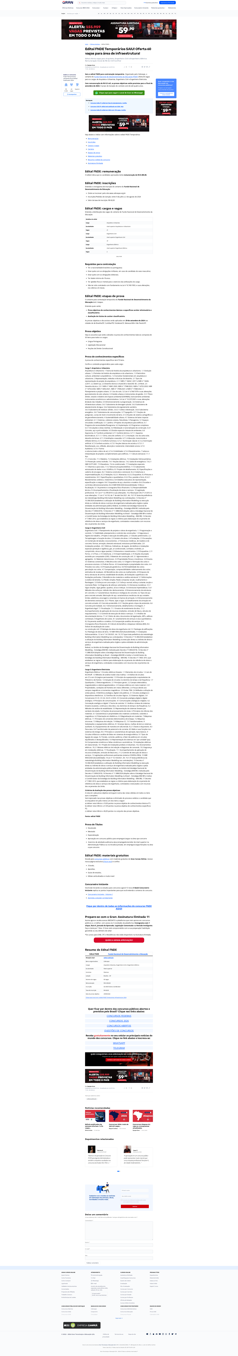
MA (125, 13)
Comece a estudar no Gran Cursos (119, 1060)
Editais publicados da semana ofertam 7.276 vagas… (94, 1126)
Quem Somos (65, 1275)
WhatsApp (95, 1280)
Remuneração (93, 138)
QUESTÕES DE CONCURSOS (119, 1030)
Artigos (114, 8)
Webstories (172, 8)
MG (128, 13)
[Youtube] (160, 1334)
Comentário (89, 1220)
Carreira (91, 149)
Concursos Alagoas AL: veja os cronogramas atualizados (142, 1126)
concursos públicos (101, 859)
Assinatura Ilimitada (167, 2)
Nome (87, 1242)
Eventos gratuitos (152, 2)
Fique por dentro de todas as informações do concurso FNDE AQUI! (119, 907)
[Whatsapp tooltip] (166, 1334)
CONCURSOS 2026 (119, 1020)
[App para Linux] (150, 1334)
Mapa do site (132, 1334)
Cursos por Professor (126, 1297)
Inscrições (91, 142)
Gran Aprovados (126, 8)
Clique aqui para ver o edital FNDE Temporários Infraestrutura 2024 (106, 997)
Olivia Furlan (88, 1130)
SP (172, 13)
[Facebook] (169, 1334)
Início (86, 44)
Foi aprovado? (99, 1294)
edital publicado (109, 958)
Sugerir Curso (154, 1286)
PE (143, 13)
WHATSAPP (119, 1043)
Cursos (105, 8)
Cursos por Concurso (126, 1289)
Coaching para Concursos (128, 1278)
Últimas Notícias (67, 8)
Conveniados (65, 1289)
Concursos (95, 8)
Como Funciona (66, 1278)
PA (137, 13)
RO (158, 13)
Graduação (123, 1283)
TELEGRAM (119, 1048)
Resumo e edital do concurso (99, 160)
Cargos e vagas (93, 145)
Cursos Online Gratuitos (127, 1303)
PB (140, 13)
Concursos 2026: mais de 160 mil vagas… (118, 1125)
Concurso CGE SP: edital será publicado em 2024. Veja (106, 106)
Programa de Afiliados (68, 1292)
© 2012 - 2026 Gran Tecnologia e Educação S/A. (78, 1334)
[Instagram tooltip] (163, 1334)
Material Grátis (154, 1278)
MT (135, 13)
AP (107, 13)
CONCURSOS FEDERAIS (119, 1015)
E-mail (87, 1249)
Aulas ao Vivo (154, 1280)
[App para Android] (157, 1334)
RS (163, 13)
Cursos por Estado (125, 1294)
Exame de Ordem (125, 1280)
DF (116, 13)
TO (175, 13)
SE (169, 13)
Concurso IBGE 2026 (83, 8)
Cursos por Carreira (126, 1292)
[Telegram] (176, 1334)
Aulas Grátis (153, 1283)
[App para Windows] (147, 1334)
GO (122, 13)
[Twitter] (172, 1334)
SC (166, 13)
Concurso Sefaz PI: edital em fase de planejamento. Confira (108, 103)
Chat (93, 1278)
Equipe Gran (91, 65)
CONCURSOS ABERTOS (119, 1025)
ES (119, 13)
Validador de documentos (69, 1286)
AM (104, 13)
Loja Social (64, 1283)
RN (155, 13)
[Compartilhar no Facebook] (142, 67)
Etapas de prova (94, 153)
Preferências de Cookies (68, 1297)
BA (110, 13)
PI (146, 13)
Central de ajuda (97, 1275)
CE (113, 13)
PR (149, 13)
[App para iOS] (153, 1334)
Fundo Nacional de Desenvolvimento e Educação (128, 954)
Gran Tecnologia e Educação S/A (107, 1344)
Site (86, 1255)
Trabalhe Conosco (66, 1294)
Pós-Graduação (125, 1286)
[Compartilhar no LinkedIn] (147, 67)
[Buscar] (80, 3)
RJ (151, 13)
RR (160, 13)
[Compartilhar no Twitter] (144, 67)
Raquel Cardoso (113, 1128)
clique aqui (107, 861)
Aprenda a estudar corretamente (100, 898)
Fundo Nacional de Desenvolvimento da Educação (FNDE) (116, 77)
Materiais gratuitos (157, 8)
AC (98, 13)
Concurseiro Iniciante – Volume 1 (100, 894)
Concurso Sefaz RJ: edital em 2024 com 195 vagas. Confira (108, 110)
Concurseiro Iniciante (141, 8)
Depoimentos (154, 1275)
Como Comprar (66, 1280)
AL (101, 13)
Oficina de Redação (126, 1300)
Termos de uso (119, 1334)
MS (131, 13)
